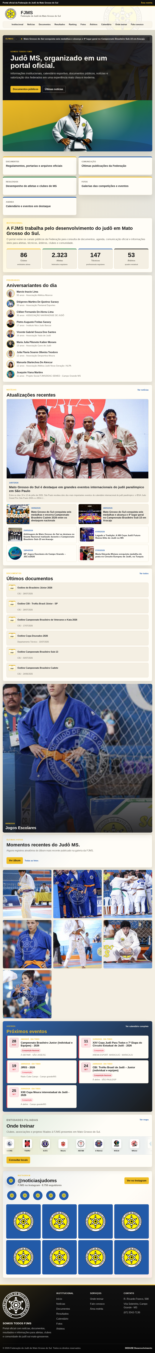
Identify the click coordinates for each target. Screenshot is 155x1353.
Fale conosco (137, 24)
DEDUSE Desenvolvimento (138, 1348)
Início (59, 1299)
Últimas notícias (54, 89)
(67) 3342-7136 (132, 1312)
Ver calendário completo (137, 1026)
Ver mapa (144, 1120)
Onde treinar (121, 24)
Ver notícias (142, 390)
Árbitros (93, 24)
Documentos (45, 24)
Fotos (83, 24)
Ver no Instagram (136, 1180)
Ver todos (144, 573)
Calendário (106, 24)
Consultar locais (18, 1160)
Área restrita (146, 3)
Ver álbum (14, 860)
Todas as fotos (31, 861)
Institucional (17, 24)
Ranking (73, 24)
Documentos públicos (25, 89)
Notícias (31, 24)
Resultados (59, 24)
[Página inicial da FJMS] (16, 1305)
